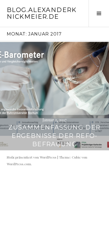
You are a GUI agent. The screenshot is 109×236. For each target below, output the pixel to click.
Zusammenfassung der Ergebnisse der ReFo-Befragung (54, 136)
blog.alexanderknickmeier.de (42, 13)
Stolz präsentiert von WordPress (31, 157)
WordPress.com (19, 164)
